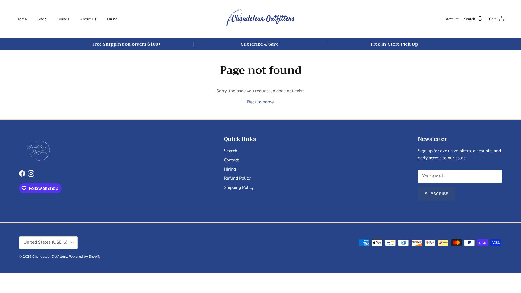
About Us (88, 19)
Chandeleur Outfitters (49, 256)
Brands (63, 19)
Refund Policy (237, 178)
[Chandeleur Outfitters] (260, 19)
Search (230, 151)
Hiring (112, 19)
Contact (231, 160)
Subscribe (436, 193)
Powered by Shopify (85, 256)
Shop (41, 19)
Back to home (260, 102)
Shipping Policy (239, 187)
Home (21, 19)
